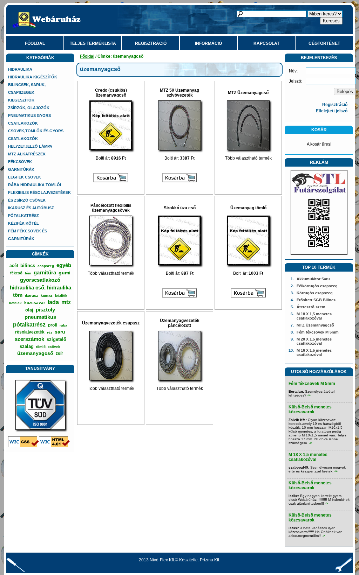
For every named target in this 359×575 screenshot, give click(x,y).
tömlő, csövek (48, 347)
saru (60, 332)
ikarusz (31, 295)
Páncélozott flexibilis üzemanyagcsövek (110, 208)
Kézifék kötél (23, 223)
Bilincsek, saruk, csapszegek (27, 88)
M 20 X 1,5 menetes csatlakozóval (314, 341)
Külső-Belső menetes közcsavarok (310, 409)
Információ (208, 43)
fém (28, 273)
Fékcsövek (20, 162)
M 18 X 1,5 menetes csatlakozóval (314, 316)
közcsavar (34, 302)
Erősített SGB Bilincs (316, 300)
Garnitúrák (21, 169)
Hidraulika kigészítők (32, 77)
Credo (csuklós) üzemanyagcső (111, 93)
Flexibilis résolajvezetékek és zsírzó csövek (39, 196)
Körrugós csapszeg (315, 293)
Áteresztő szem (311, 307)
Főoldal (35, 43)
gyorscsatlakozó (40, 280)
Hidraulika (20, 69)
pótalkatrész (29, 325)
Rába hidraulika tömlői (34, 185)
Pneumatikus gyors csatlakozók (29, 119)
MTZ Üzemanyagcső (248, 92)
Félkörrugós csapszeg (317, 286)
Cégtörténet (324, 43)
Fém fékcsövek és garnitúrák (27, 235)
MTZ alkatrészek (27, 154)
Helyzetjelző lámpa (30, 146)
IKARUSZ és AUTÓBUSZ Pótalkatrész (31, 212)
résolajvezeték (30, 332)
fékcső (16, 273)
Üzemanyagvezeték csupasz (111, 323)
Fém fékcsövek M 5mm (318, 332)
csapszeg (46, 266)
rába (63, 325)
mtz (66, 302)
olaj (29, 310)
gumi (64, 272)
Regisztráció (151, 43)
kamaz (47, 295)
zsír (59, 353)
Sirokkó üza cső (180, 207)
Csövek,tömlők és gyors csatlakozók (35, 135)
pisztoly (45, 310)
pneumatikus (40, 317)
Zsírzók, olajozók (28, 108)
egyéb (63, 265)
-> (309, 395)
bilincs (27, 265)
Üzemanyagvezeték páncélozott (179, 323)
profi (52, 325)
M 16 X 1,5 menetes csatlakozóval (314, 352)
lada (53, 302)
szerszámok (29, 339)
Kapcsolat (266, 43)
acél (13, 265)
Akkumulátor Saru (313, 279)
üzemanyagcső (35, 353)
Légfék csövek (24, 177)
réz (49, 332)
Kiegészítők (21, 100)
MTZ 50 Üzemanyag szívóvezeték (179, 93)
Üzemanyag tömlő (248, 207)
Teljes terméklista (93, 43)
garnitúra (45, 272)
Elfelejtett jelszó (331, 110)
